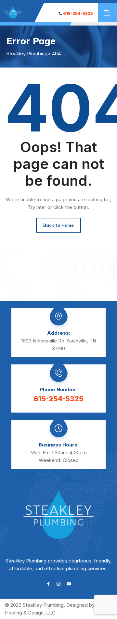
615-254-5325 (78, 13)
